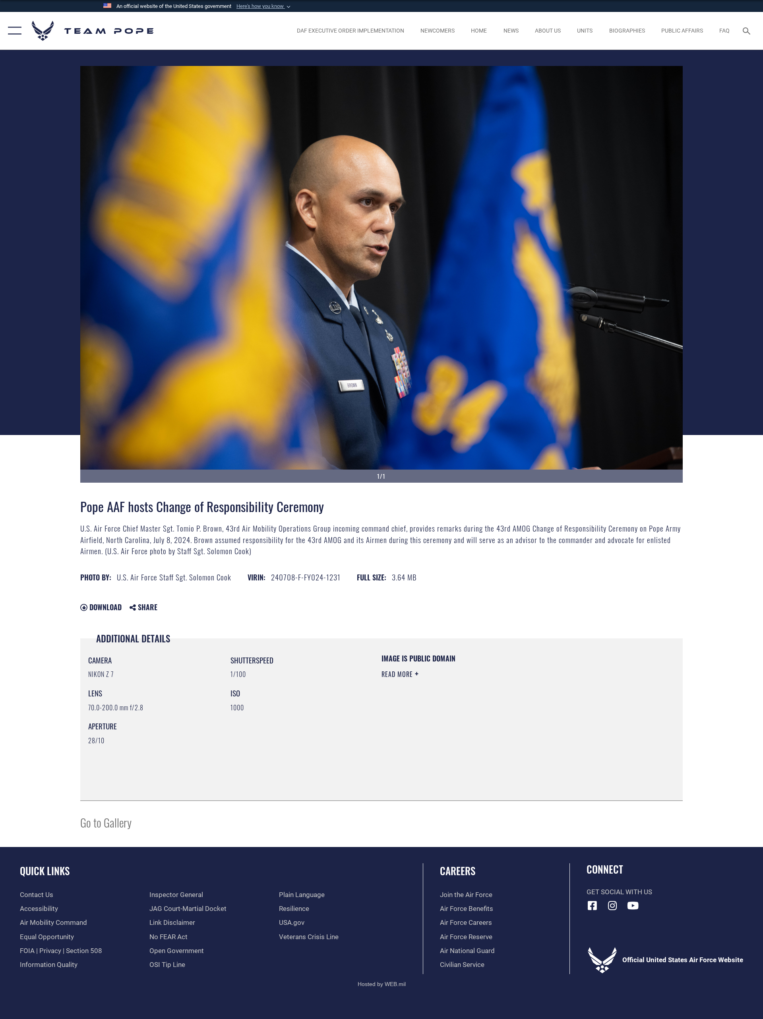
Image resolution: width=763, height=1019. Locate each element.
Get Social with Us (619, 892)
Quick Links (45, 870)
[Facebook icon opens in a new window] (592, 905)
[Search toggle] (747, 30)
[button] (264, 6)
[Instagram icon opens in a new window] (612, 905)
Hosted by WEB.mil (382, 984)
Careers (457, 870)
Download (104, 607)
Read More (398, 674)
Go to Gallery (106, 822)
